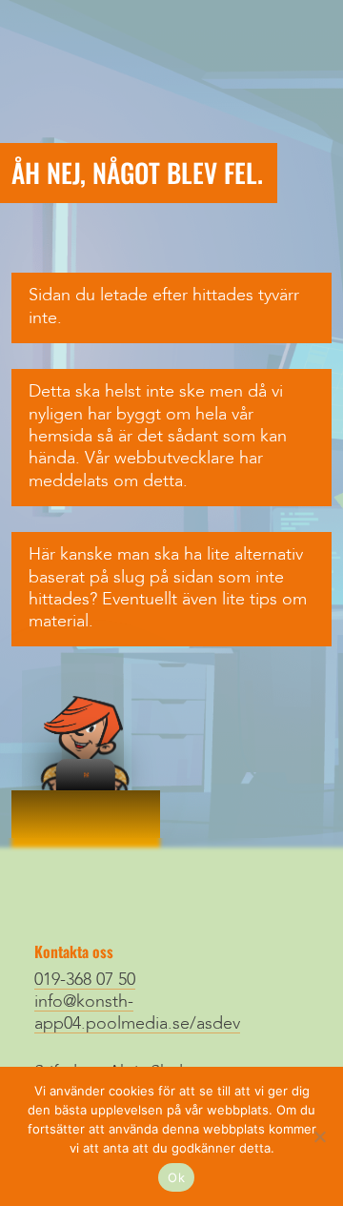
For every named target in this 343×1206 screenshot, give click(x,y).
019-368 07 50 (84, 980)
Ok (176, 1177)
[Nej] (319, 1136)
